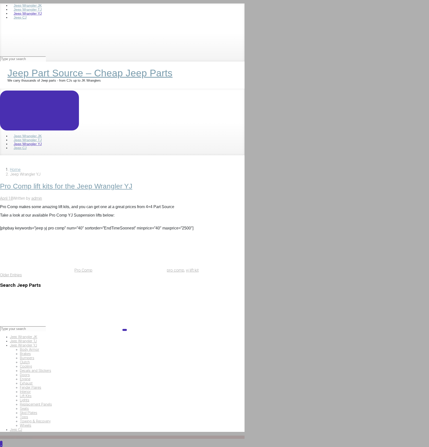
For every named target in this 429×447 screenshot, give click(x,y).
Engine (25, 379)
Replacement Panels (36, 404)
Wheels (25, 425)
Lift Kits (26, 396)
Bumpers (27, 358)
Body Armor (29, 350)
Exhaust (26, 383)
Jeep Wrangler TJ (23, 341)
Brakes (25, 354)
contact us (7, 437)
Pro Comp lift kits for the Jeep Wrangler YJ (66, 186)
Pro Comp (83, 270)
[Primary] (39, 110)
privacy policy (24, 437)
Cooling (26, 366)
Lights (24, 400)
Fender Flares (30, 387)
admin (36, 198)
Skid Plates (28, 413)
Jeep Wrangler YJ (23, 345)
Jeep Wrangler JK (23, 337)
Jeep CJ (16, 430)
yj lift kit (192, 270)
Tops (24, 417)
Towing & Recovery (35, 421)
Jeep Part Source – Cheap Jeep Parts (90, 73)
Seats (24, 409)
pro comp (175, 270)
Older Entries (11, 275)
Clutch (25, 362)
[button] (1, 444)
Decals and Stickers (35, 371)
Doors (25, 375)
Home (15, 169)
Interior (25, 392)
